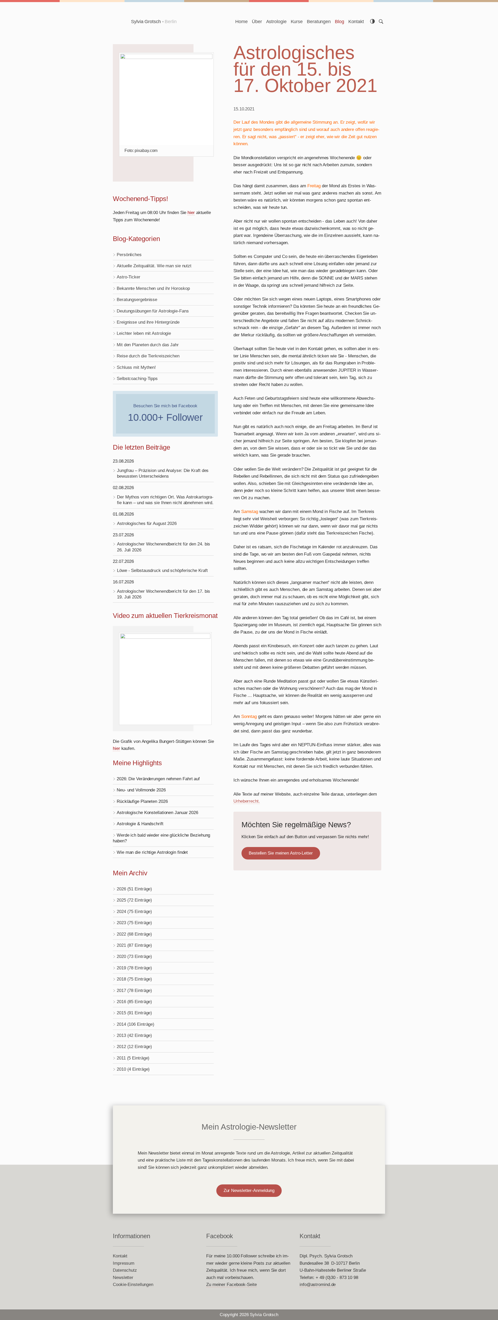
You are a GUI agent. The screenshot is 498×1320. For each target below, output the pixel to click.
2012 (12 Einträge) (134, 1046)
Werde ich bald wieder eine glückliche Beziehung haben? (161, 837)
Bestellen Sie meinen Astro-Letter (281, 853)
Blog (339, 21)
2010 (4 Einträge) (133, 1069)
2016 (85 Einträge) (134, 1001)
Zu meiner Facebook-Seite (231, 1284)
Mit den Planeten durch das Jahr (148, 344)
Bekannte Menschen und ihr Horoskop (153, 288)
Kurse (297, 21)
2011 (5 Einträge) (133, 1058)
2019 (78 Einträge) (134, 967)
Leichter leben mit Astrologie (144, 333)
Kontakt (356, 21)
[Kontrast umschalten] (373, 21)
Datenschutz (125, 1270)
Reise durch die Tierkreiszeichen (148, 355)
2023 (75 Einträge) (134, 922)
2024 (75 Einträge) (134, 911)
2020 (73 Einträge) (134, 956)
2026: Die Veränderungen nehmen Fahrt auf (158, 778)
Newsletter (123, 1277)
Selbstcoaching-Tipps (137, 378)
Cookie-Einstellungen (133, 1284)
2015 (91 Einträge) (134, 1012)
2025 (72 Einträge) (134, 900)
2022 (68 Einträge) (134, 934)
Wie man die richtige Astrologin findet (152, 852)
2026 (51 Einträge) (134, 888)
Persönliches (129, 254)
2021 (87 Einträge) (134, 945)
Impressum (123, 1263)
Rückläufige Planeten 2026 (142, 801)
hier (191, 212)
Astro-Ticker (128, 276)
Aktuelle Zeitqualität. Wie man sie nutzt (154, 265)
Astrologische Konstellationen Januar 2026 (157, 812)
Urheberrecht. (246, 801)
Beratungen (319, 21)
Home (241, 21)
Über (257, 21)
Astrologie (276, 21)
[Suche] (381, 21)
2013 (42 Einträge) (134, 1035)
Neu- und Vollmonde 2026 (141, 789)
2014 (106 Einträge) (135, 1024)
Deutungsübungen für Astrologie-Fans (153, 311)
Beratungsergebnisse (137, 299)
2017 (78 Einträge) (134, 990)
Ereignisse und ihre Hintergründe (148, 322)
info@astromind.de (318, 1284)
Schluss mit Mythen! (136, 367)
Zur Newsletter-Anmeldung (249, 1190)
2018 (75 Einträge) (134, 979)
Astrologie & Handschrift (140, 823)
